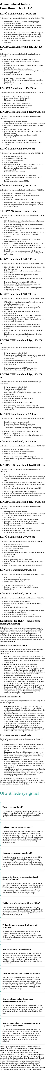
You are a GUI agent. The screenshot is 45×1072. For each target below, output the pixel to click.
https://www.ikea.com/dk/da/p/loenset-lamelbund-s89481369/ (24, 446)
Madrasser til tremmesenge (9, 1064)
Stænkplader (32, 1052)
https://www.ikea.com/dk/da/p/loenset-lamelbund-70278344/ (24, 190)
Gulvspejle (3, 1056)
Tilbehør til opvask (33, 1047)
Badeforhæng (37, 1069)
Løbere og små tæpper (13, 1062)
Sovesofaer (36, 1065)
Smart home (20, 1054)
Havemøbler (27, 1065)
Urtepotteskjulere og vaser (35, 1067)
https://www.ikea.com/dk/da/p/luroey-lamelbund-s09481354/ (24, 18)
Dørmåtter (21, 1047)
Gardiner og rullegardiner (34, 1054)
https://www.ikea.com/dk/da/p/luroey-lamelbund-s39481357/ (24, 263)
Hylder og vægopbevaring (31, 1062)
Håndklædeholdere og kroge (28, 1064)
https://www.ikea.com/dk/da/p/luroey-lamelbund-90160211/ (23, 153)
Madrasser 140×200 (26, 1048)
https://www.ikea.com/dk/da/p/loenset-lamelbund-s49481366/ (24, 418)
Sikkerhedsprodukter (23, 1060)
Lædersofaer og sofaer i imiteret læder (12, 1067)
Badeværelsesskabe (6, 1065)
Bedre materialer (14, 1056)
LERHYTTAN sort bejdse (9, 1052)
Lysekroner (18, 1065)
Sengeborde (23, 1052)
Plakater (16, 1048)
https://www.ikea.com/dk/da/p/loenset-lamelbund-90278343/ (24, 574)
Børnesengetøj (33, 1058)
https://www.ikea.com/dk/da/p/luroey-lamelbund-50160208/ (23, 541)
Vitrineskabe (25, 1056)
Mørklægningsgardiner (7, 1054)
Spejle (29, 1069)
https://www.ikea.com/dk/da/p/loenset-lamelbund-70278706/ (24, 598)
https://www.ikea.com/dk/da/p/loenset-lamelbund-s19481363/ (24, 93)
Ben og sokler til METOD (25, 1050)
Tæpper (12, 1050)
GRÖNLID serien (6, 1048)
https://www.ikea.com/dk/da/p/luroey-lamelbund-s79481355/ (24, 298)
